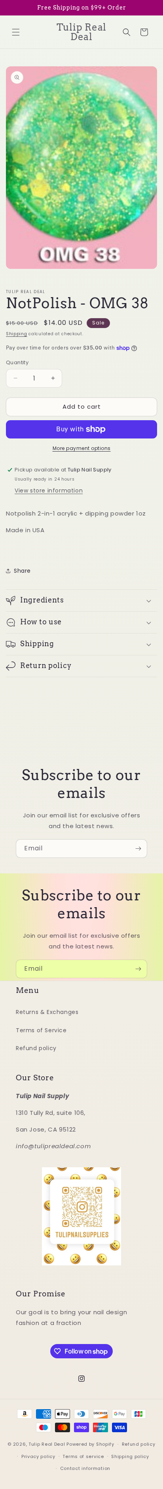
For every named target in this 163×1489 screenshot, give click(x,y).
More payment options (82, 448)
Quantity (17, 362)
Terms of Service (41, 1030)
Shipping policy (130, 1456)
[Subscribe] (138, 848)
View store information (49, 490)
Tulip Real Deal (46, 1444)
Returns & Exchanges (47, 1012)
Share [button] (22, 571)
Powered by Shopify (90, 1444)
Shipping (16, 334)
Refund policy (36, 1048)
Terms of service (83, 1456)
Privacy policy (38, 1456)
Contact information (85, 1468)
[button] (16, 32)
